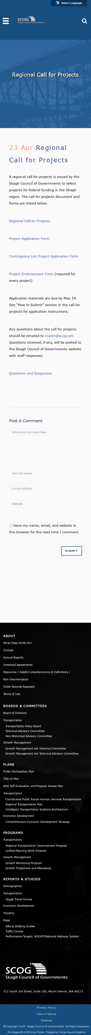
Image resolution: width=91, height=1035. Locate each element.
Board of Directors (15, 712)
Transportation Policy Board (23, 726)
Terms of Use (11, 693)
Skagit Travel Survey (19, 899)
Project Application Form (29, 238)
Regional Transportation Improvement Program (36, 845)
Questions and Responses (30, 373)
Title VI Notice (46, 1014)
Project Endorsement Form (31, 274)
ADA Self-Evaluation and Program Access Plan (33, 785)
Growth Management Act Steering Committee (36, 748)
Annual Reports (13, 657)
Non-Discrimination (15, 679)
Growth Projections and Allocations (28, 868)
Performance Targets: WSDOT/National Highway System (42, 936)
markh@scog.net (59, 336)
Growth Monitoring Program (24, 863)
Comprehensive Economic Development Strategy (38, 821)
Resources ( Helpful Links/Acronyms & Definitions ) (36, 672)
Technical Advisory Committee (25, 730)
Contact (8, 650)
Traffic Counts (14, 931)
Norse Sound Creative (72, 1032)
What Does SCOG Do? (17, 642)
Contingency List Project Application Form (43, 256)
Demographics (12, 885)
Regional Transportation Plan (24, 804)
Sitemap (46, 1020)
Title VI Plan (11, 778)
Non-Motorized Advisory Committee (29, 736)
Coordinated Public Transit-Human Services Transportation (43, 799)
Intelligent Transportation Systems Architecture (37, 809)
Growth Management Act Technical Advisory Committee (42, 753)
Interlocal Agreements (17, 664)
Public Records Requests (19, 686)
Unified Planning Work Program (26, 850)
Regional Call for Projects (29, 221)
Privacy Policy (46, 1007)
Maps (6, 920)
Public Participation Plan (18, 771)
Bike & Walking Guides (20, 926)
